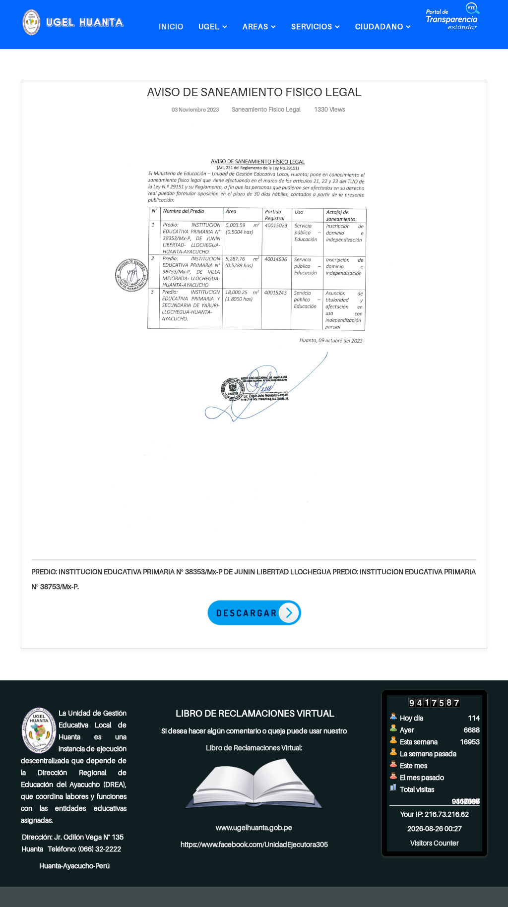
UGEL (209, 26)
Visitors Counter (434, 843)
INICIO (171, 26)
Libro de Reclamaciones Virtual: (254, 747)
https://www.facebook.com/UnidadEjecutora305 (254, 844)
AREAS (255, 26)
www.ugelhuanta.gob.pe (254, 827)
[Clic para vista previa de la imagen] (254, 330)
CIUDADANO (379, 26)
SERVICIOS (311, 26)
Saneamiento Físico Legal (266, 109)
